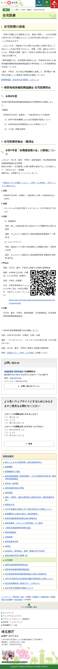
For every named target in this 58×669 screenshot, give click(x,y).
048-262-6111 (16, 378)
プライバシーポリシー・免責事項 (16, 619)
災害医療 (9, 537)
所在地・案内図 (11, 483)
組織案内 (36, 597)
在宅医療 (9, 560)
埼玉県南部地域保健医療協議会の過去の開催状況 (26, 574)
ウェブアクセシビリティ (12, 616)
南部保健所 (19, 371)
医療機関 (9, 467)
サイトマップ (8, 613)
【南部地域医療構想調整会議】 (18, 528)
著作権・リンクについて (12, 622)
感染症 (8, 546)
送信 (30, 444)
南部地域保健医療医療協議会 (17, 569)
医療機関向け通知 (12, 471)
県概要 (28, 597)
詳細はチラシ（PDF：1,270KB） (21, 353)
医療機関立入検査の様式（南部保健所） (22, 514)
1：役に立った (12, 417)
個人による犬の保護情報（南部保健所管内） (24, 462)
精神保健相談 (10, 532)
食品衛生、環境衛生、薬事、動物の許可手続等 (25, 551)
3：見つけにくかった (15, 435)
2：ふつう (10, 420)
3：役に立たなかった (15, 423)
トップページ (6, 597)
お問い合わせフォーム (30, 386)
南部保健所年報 (11, 541)
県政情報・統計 (18, 597)
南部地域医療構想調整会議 (16, 565)
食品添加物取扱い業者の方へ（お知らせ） (23, 583)
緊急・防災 (54, 4)
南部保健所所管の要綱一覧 (16, 555)
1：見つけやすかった (15, 430)
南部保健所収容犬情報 (14, 488)
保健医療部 (9, 371)
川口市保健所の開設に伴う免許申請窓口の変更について (28, 509)
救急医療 (9, 493)
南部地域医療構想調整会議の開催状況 (21, 518)
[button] (39, 3)
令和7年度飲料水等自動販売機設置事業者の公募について (29, 579)
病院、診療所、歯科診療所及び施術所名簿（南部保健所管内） (29, 498)
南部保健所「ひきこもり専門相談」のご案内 (24, 523)
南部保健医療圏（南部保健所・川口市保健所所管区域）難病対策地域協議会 (30, 477)
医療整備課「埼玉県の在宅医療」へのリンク (20, 80)
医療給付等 (9, 504)
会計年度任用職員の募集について (19, 588)
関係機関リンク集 (10, 625)
